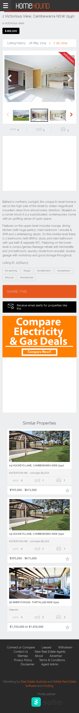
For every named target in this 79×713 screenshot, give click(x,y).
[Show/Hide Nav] (5, 5)
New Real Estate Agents (50, 651)
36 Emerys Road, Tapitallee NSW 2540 (34, 602)
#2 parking (11, 270)
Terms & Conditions (52, 660)
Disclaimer (27, 664)
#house (9, 277)
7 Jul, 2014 (60, 43)
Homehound (39, 5)
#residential (26, 277)
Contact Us (21, 651)
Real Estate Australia (34, 681)
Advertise (56, 655)
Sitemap (22, 655)
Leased (46, 647)
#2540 (27, 270)
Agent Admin (49, 664)
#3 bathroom (44, 270)
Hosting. (48, 685)
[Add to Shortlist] (67, 490)
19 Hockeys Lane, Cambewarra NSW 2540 (36, 465)
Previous (8, 118)
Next (72, 118)
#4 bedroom (63, 270)
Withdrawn (65, 647)
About (39, 655)
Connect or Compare (21, 647)
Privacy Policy (23, 660)
